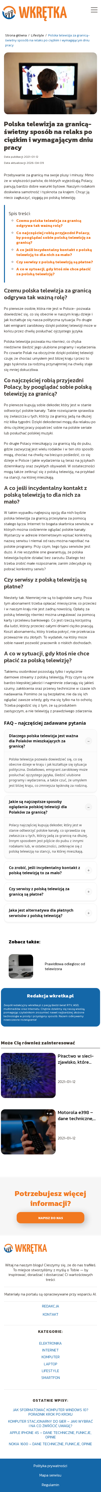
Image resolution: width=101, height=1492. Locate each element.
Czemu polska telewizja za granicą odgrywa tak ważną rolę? (48, 223)
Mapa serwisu (50, 1475)
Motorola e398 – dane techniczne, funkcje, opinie (75, 1115)
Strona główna (16, 35)
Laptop (50, 1364)
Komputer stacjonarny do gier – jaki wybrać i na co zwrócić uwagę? (50, 1423)
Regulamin (50, 1485)
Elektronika (50, 1343)
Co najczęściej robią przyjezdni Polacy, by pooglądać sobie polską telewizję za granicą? (53, 237)
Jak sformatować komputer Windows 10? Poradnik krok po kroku (50, 1412)
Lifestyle (38, 35)
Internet (50, 1350)
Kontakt (50, 1314)
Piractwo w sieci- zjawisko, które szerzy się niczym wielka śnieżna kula (76, 1059)
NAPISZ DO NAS (50, 1218)
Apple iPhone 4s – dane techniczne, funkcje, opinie (50, 1435)
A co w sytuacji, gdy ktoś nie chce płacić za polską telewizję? (53, 271)
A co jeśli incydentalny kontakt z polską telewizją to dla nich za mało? (54, 252)
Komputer (51, 1357)
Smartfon (50, 1377)
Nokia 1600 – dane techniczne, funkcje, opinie (50, 1444)
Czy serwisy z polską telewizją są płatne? (54, 262)
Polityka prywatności (50, 1465)
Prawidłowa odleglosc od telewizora (65, 966)
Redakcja (50, 1306)
